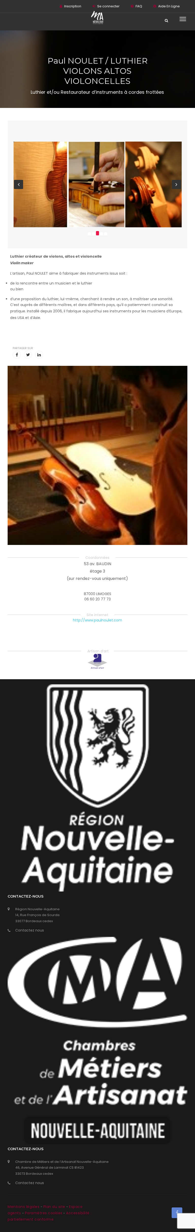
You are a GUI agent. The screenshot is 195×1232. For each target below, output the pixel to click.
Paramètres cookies (43, 1213)
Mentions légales (24, 1206)
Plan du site (55, 1206)
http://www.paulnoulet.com (97, 620)
